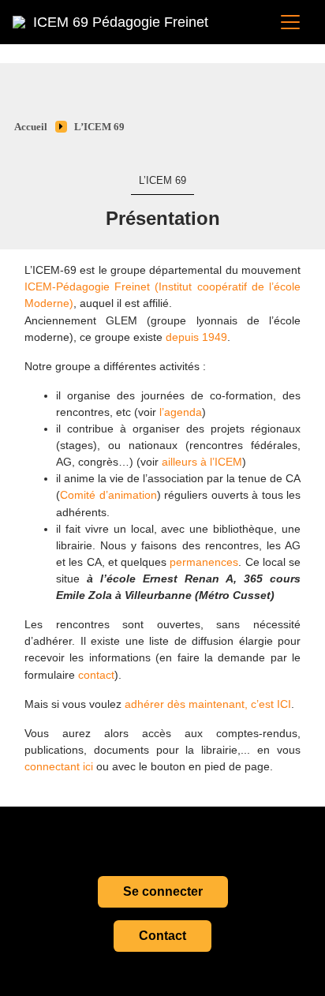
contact (96, 674)
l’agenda (180, 412)
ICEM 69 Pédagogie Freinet (120, 22)
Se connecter (163, 891)
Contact (162, 935)
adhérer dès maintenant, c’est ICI (208, 704)
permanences (204, 562)
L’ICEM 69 (99, 127)
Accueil (30, 127)
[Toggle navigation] (290, 22)
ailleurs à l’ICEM (202, 461)
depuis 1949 (196, 337)
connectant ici (58, 766)
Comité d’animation (108, 495)
